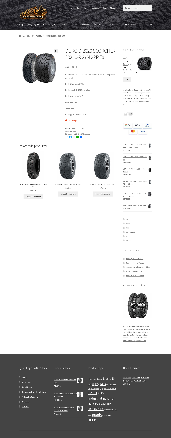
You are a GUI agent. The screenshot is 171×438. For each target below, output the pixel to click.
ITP (109, 403)
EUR (125, 114)
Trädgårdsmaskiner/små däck (60, 24)
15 (104, 384)
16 (107, 384)
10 (73, 134)
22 (93, 389)
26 (100, 389)
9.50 (110, 379)
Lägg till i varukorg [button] (33, 196)
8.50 (106, 379)
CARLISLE (111, 388)
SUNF (92, 420)
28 (104, 389)
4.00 (91, 379)
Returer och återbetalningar (34, 392)
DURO (82, 134)
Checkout (85, 24)
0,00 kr (129, 24)
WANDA (126, 384)
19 (115, 385)
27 (102, 389)
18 (113, 385)
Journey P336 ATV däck (135, 263)
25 (98, 389)
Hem (71, 8)
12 (96, 384)
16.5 (110, 384)
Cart (85, 8)
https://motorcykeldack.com (134, 341)
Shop (79, 8)
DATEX (92, 393)
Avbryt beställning (30, 397)
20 (76, 134)
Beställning (99, 24)
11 (93, 384)
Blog (104, 8)
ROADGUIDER (106, 415)
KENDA (106, 409)
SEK (130, 114)
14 (101, 384)
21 (91, 389)
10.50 (89, 385)
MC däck (113, 8)
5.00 (95, 379)
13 (98, 385)
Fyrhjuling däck (34, 24)
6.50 (99, 379)
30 (106, 389)
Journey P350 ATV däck (135, 276)
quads (87, 134)
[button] (56, 51)
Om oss (111, 24)
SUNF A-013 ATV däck (134, 271)
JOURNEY (96, 408)
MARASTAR (111, 409)
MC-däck (25, 401)
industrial (95, 398)
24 (97, 389)
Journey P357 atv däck (134, 259)
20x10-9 (30, 36)
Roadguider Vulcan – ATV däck (138, 267)
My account (95, 8)
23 (95, 389)
